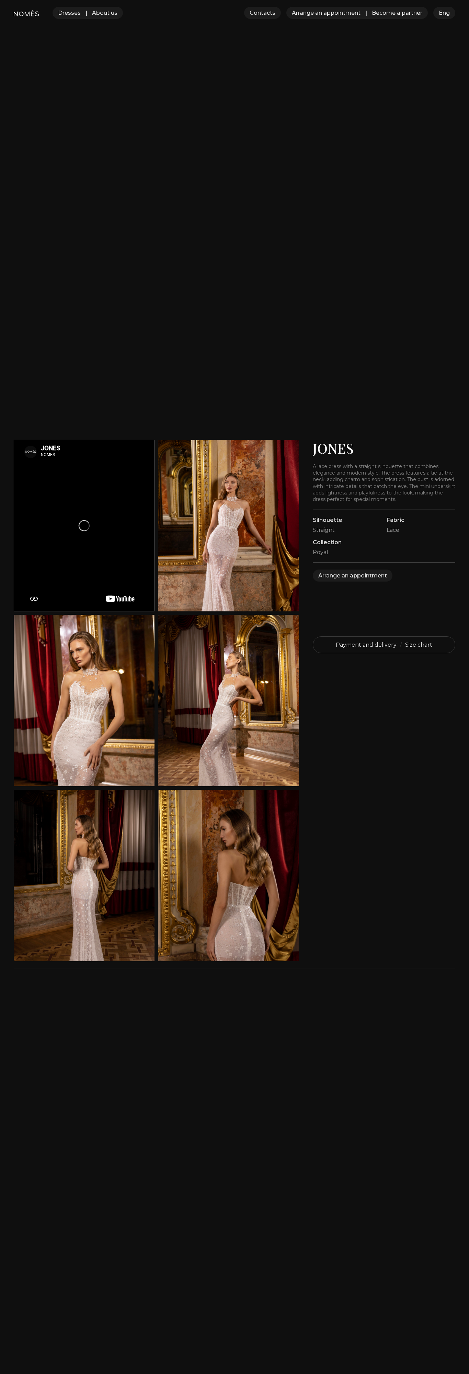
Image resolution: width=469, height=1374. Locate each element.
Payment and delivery (366, 645)
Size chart (418, 645)
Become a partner (397, 13)
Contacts (262, 13)
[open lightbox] (228, 525)
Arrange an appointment (326, 13)
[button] (444, 13)
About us (104, 13)
